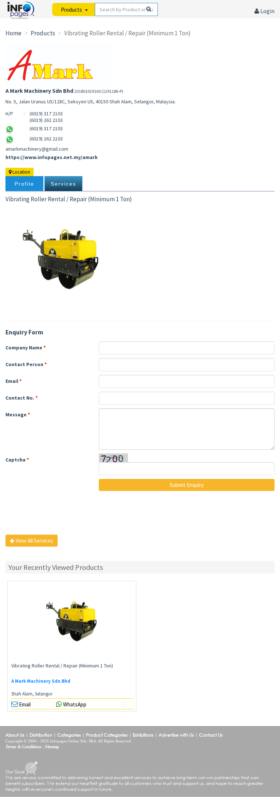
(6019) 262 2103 (46, 138)
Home (13, 33)
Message (17, 414)
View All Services (34, 540)
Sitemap (52, 746)
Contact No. (21, 397)
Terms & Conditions (23, 746)
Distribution (41, 735)
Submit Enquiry (187, 484)
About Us (14, 735)
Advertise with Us (176, 735)
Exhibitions (143, 735)
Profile (24, 184)
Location (20, 172)
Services (63, 184)
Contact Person (26, 364)
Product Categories (107, 735)
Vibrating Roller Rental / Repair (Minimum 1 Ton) (62, 665)
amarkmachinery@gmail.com (36, 149)
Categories (69, 735)
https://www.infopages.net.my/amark (51, 157)
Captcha (17, 459)
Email (13, 381)
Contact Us (211, 735)
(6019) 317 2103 (46, 128)
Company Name (25, 347)
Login (267, 11)
